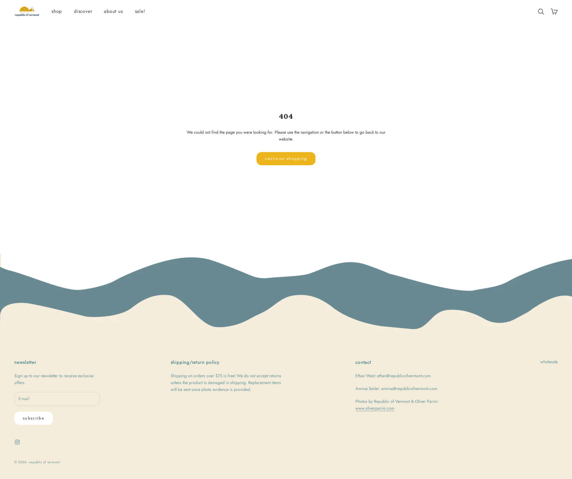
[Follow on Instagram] (17, 442)
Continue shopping (286, 158)
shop (57, 11)
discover (83, 11)
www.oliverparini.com (374, 408)
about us (113, 11)
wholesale (549, 362)
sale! (140, 11)
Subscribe (33, 418)
